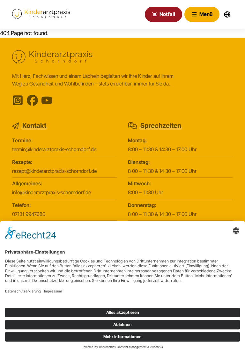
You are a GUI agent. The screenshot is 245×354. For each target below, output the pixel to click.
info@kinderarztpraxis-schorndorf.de (51, 192)
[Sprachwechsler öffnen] (227, 14)
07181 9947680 (28, 214)
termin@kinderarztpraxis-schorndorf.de (54, 149)
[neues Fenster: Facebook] (32, 100)
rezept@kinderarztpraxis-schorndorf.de (54, 171)
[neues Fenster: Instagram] (17, 100)
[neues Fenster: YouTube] (46, 100)
